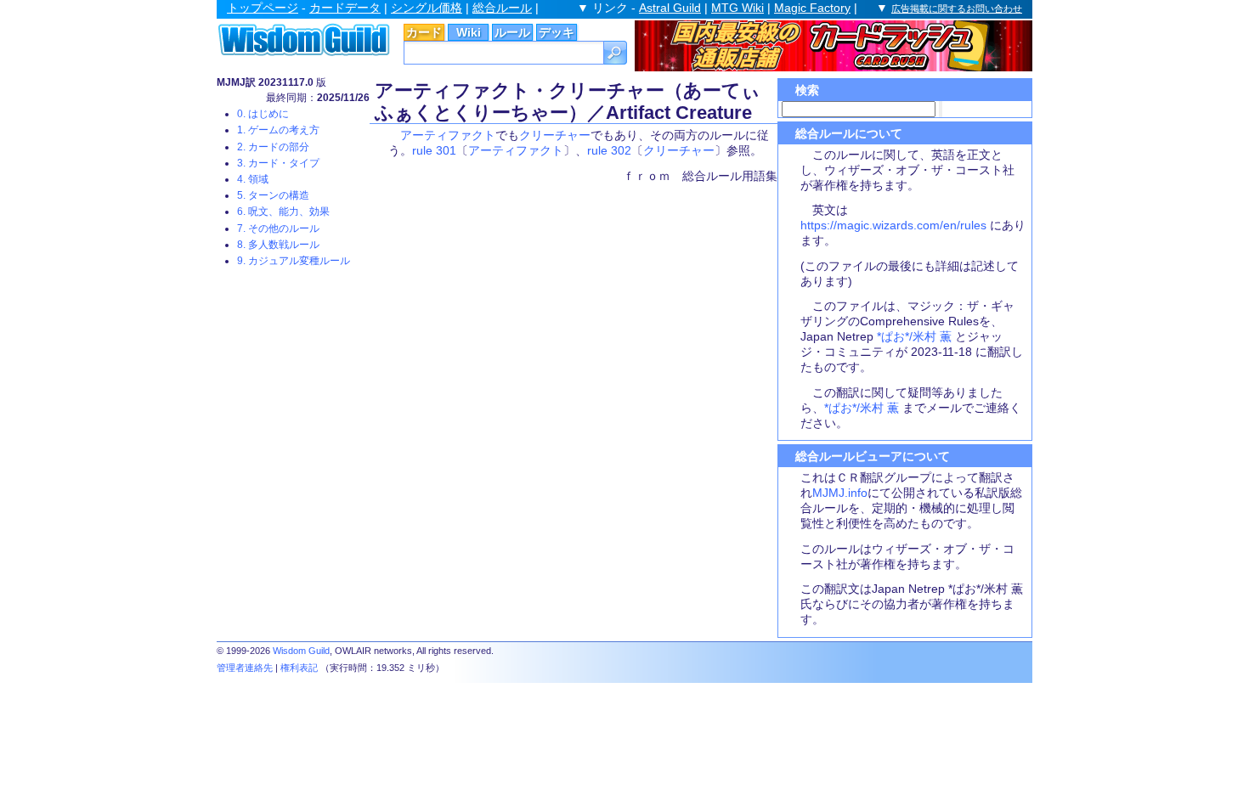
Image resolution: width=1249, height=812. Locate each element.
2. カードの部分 (273, 147)
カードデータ (345, 7)
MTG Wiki (737, 7)
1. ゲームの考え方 (278, 130)
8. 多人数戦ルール (278, 245)
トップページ (262, 7)
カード (424, 32)
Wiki (468, 32)
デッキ (556, 32)
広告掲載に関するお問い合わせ (956, 8)
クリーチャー (555, 135)
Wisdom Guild (301, 651)
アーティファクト (447, 135)
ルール (512, 32)
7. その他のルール (278, 228)
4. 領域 (252, 179)
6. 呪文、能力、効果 (283, 211)
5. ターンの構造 (273, 195)
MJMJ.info (840, 492)
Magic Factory (812, 7)
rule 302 (609, 150)
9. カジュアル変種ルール (293, 261)
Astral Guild (670, 7)
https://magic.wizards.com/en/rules (893, 225)
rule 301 (434, 150)
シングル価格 (426, 7)
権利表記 (299, 668)
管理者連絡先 (245, 668)
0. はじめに (263, 114)
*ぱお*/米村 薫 (914, 336)
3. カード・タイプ (278, 163)
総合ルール (502, 7)
